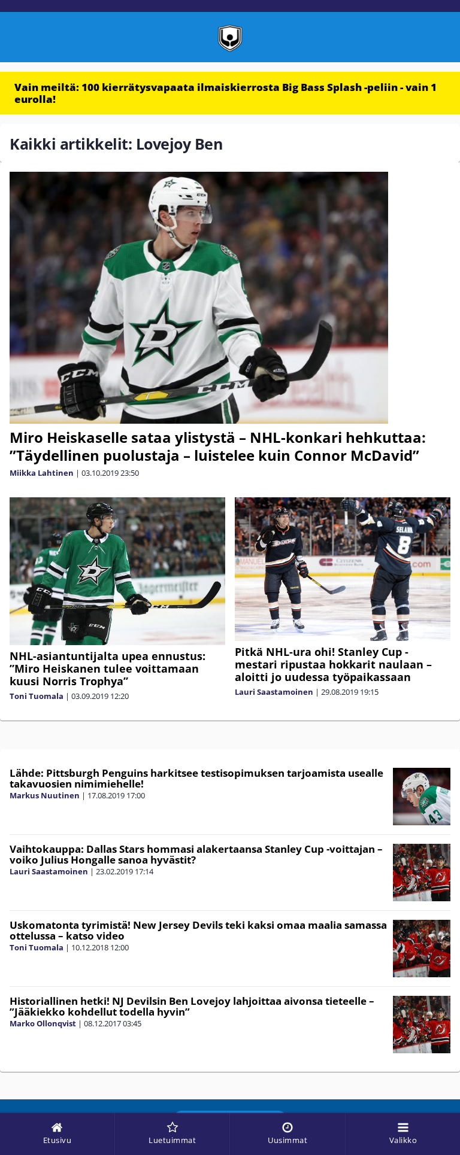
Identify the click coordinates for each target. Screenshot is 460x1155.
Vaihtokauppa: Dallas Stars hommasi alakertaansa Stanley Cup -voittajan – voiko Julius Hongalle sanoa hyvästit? (196, 854)
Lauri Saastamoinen (274, 691)
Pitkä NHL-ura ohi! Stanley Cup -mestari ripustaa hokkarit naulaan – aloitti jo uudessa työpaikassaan (333, 664)
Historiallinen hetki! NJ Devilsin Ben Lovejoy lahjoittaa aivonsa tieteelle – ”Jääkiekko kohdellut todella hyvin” (192, 1006)
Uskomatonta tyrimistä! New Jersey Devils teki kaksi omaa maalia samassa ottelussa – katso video (198, 930)
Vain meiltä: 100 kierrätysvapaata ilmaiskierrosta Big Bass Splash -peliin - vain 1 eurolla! (225, 93)
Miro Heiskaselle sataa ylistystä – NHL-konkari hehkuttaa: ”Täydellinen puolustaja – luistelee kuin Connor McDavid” (218, 446)
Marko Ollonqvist (43, 1023)
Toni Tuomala (36, 696)
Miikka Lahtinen (42, 472)
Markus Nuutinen (45, 795)
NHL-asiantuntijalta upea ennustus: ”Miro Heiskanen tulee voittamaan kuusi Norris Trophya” (107, 668)
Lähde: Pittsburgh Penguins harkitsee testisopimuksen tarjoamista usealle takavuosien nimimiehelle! (196, 778)
